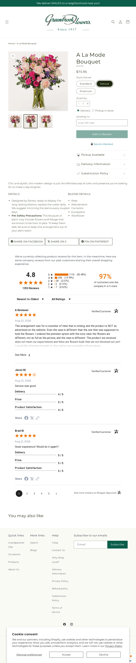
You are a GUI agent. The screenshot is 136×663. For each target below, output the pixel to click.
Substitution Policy (59, 598)
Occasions (14, 554)
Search (34, 542)
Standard (86, 83)
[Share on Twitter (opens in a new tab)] (32, 418)
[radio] (68, 275)
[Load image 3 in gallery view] (46, 121)
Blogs (33, 550)
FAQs (55, 542)
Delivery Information (59, 571)
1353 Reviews (34, 288)
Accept (66, 654)
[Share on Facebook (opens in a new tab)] (26, 418)
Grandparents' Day (16, 544)
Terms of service (57, 609)
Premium (86, 91)
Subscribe (117, 544)
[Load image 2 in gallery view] (30, 121)
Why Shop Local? (58, 559)
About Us (13, 569)
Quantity (81, 98)
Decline (103, 654)
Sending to (88, 116)
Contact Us (58, 550)
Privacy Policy (113, 646)
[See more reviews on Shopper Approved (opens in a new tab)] (37, 418)
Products (13, 561)
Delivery (85, 110)
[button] (7, 22)
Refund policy (60, 588)
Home (11, 43)
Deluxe (104, 83)
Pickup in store (104, 110)
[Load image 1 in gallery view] (15, 121)
